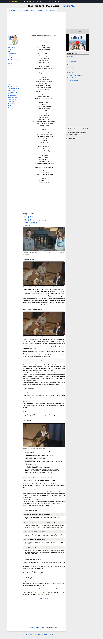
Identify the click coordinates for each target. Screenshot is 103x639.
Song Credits (28, 219)
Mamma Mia (10, 61)
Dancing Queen (11, 65)
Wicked (70, 69)
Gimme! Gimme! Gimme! (13, 72)
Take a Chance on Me (12, 97)
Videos (19, 10)
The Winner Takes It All (12, 95)
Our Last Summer (11, 90)
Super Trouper (11, 69)
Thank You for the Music (13, 59)
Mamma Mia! (68, 6)
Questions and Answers (31, 222)
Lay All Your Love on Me (13, 67)
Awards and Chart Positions (32, 223)
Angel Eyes (10, 105)
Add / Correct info (27, 634)
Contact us (37, 634)
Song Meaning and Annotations (32, 217)
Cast (46, 10)
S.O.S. (9, 84)
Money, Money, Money (12, 57)
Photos (26, 10)
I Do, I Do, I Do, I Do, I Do (13, 99)
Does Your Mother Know (13, 86)
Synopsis (52, 10)
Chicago (71, 67)
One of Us (10, 82)
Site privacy (45, 634)
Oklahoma (71, 72)
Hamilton (71, 56)
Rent (70, 64)
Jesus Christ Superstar (74, 78)
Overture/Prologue (12, 53)
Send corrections (44, 598)
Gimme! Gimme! (11, 107)
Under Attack (10, 80)
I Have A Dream (11, 101)
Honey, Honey (11, 55)
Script (40, 10)
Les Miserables (72, 61)
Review (33, 10)
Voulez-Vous (10, 76)
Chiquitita (10, 63)
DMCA (51, 634)
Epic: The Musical (73, 80)
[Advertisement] (36, 23)
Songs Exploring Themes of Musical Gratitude (36, 220)
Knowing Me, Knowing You (13, 88)
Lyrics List (12, 10)
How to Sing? (28, 225)
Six (69, 59)
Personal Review (29, 216)
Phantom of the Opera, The (75, 75)
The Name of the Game (13, 74)
